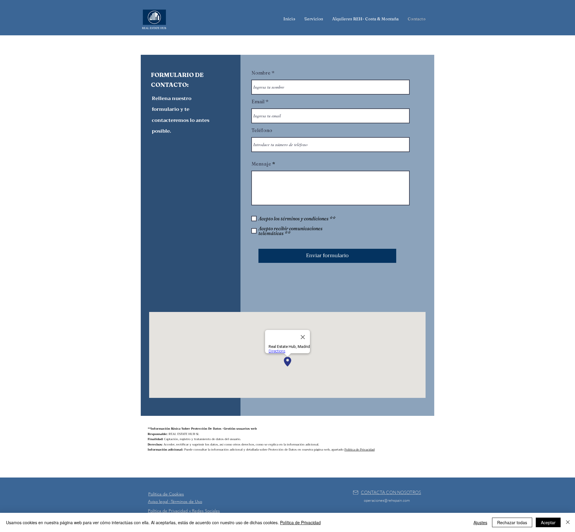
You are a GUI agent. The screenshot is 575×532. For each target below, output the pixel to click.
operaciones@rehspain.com (387, 500)
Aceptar (548, 522)
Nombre (261, 72)
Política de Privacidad (300, 522)
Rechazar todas (512, 522)
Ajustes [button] (480, 522)
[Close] (567, 522)
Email (258, 101)
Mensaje (261, 163)
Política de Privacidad (359, 449)
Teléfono (262, 130)
